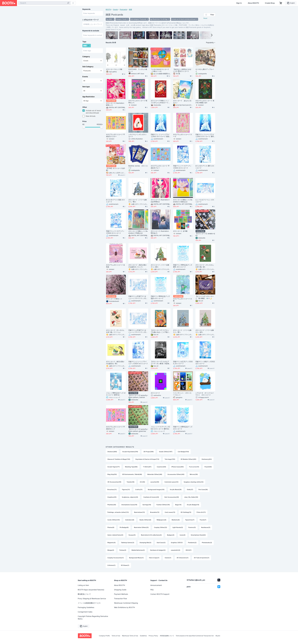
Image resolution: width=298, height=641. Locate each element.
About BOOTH (253, 3)
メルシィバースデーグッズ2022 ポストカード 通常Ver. (160, 428)
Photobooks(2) (207, 542)
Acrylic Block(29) (176, 489)
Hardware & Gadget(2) (158, 550)
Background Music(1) (136, 558)
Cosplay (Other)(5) (160, 527)
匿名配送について (84, 594)
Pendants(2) (192, 542)
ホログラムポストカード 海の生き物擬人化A (204, 102)
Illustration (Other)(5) (141, 527)
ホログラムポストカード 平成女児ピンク (115, 428)
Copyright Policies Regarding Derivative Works (93, 617)
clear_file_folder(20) (191, 497)
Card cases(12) (170, 512)
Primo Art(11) (201, 512)
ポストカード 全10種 (180, 231)
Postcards (123, 9)
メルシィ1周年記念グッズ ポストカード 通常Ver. (115, 394)
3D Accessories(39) (114, 482)
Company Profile (104, 635)
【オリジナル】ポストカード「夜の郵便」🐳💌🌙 (204, 297)
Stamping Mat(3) (145, 542)
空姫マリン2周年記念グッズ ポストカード (182, 428)
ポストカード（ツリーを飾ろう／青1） (182, 331)
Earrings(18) (147, 505)
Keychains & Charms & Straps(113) (147, 459)
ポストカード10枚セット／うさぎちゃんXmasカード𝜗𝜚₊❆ (160, 102)
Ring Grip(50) (112, 474)
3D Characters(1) (182, 558)
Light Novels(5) (177, 527)
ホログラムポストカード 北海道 (115, 266)
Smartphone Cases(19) (129, 505)
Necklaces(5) (205, 527)
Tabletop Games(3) (127, 542)
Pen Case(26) (203, 489)
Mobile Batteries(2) (138, 550)
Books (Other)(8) (145, 520)
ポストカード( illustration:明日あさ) (160, 232)
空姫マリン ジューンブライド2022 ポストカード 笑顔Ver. (160, 135)
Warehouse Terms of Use (130, 635)
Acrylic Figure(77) (113, 467)
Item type (86, 86)
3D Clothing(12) (186, 512)
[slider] (83, 127)
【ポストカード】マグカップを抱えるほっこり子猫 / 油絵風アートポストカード (160, 331)
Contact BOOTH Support (159, 594)
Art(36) (142, 482)
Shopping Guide (120, 590)
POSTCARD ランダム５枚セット (137, 70)
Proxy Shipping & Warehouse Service (92, 598)
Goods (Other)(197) (165, 451)
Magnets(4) (111, 542)
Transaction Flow (120, 598)
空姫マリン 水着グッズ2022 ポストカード (205, 362)
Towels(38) (130, 482)
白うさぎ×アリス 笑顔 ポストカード (115, 201)
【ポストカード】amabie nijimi (205, 234)
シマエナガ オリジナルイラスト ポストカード (204, 394)
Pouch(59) (208, 467)
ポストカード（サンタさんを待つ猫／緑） (204, 266)
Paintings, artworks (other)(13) (118, 512)
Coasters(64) (161, 467)
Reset (205, 18)
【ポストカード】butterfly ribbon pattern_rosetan (138, 396)
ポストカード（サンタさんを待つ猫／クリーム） (115, 331)
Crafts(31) (138, 489)
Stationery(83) (207, 459)
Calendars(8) (129, 520)
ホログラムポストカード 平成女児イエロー (115, 135)
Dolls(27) (190, 489)
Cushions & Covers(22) (151, 497)
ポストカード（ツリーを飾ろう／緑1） (204, 331)
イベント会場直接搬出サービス (89, 603)
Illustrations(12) (139, 512)
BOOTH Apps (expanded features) (91, 590)
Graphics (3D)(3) (177, 542)
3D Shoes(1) (125, 565)
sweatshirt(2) (175, 550)
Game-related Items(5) (115, 535)
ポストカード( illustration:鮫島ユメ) (115, 104)
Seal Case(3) (161, 542)
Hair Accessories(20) (171, 497)
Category (86, 56)
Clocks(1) (168, 558)
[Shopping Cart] (281, 3)
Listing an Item (83, 585)
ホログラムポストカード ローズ (182, 135)
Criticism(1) (111, 565)
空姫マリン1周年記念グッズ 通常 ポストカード (182, 266)
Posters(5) (192, 527)
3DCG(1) (188, 550)
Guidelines (143, 635)
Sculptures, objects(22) (130, 497)
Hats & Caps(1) (154, 558)
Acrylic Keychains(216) (130, 451)
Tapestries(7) (189, 520)
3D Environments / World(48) (132, 474)
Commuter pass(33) (171, 482)
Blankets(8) (176, 520)
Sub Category (87, 66)
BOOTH (108, 9)
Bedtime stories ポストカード (138, 167)
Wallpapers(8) (161, 520)
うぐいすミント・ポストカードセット (182, 394)
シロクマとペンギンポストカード (137, 135)
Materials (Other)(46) (154, 474)
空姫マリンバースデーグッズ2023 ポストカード (182, 167)
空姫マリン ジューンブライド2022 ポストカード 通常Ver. (205, 135)
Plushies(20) (111, 505)
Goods (115, 9)
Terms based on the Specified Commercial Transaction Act (195, 635)
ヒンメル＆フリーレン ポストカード (204, 201)
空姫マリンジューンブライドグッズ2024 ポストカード (138, 362)
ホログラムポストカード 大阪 (182, 300)
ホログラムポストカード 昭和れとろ (137, 102)
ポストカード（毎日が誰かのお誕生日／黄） (115, 362)
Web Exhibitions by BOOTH (124, 607)
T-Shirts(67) (147, 467)
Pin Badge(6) (124, 527)
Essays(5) (132, 535)
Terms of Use (116, 635)
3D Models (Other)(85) (188, 459)
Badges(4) (170, 535)
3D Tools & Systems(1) (201, 558)
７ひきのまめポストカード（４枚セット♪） (160, 70)
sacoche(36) (154, 482)
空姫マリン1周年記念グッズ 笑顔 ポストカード (160, 297)
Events (85, 76)
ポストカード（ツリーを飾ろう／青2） (137, 201)
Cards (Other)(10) (113, 520)
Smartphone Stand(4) (198, 535)
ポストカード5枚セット (114, 299)
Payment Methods (121, 594)
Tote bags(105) (170, 459)
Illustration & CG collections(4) (151, 535)
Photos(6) (110, 527)
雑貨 (130, 9)
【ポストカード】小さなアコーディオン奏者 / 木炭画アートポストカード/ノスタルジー (160, 363)
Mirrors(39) (194, 474)
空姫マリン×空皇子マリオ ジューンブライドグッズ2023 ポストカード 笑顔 (138, 297)
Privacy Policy (153, 635)
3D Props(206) (148, 451)
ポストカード (155, 393)
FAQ (152, 590)
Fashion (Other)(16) (163, 505)
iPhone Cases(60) (177, 467)
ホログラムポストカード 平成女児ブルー (160, 167)
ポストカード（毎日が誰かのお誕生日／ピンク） (137, 266)
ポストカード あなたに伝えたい (182, 102)
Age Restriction (88, 96)
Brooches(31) (112, 489)
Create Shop (270, 3)
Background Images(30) (156, 489)
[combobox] (44, 3)
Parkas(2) (122, 550)
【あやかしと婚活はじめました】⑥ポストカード (182, 70)
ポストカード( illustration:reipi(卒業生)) (160, 201)
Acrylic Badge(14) (193, 505)
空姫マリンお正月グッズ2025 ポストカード (183, 362)
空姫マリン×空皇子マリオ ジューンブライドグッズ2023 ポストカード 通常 (138, 331)
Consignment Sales (85, 612)
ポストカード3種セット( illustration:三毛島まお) (182, 201)
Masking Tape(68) (131, 467)
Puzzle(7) (203, 520)
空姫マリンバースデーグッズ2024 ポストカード (115, 232)
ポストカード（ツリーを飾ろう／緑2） (160, 266)
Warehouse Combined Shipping (126, 603)
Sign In (239, 3)
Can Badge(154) (183, 451)
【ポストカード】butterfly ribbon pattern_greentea (138, 430)
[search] (68, 3)
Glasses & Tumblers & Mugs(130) (118, 459)
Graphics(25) (112, 497)
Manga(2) (110, 550)
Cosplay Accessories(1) (115, 558)
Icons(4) (182, 535)
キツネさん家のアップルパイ (204, 70)
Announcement (156, 585)
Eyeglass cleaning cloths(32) (193, 482)
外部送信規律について (167, 635)
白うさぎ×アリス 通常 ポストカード (204, 167)
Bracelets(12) (154, 512)
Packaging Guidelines (86, 607)
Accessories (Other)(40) (176, 474)
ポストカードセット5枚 (114, 69)
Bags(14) (178, 505)
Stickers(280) (112, 451)
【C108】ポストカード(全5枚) (115, 169)
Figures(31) (126, 489)
